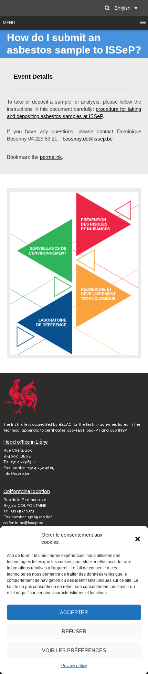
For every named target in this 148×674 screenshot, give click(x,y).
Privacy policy (74, 665)
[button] (137, 538)
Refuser (74, 631)
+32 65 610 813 (22, 511)
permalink (51, 157)
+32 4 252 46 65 (41, 467)
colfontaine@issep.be (23, 522)
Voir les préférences (74, 650)
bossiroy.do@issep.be (88, 139)
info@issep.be (16, 473)
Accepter (74, 612)
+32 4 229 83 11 (23, 461)
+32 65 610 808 (40, 516)
